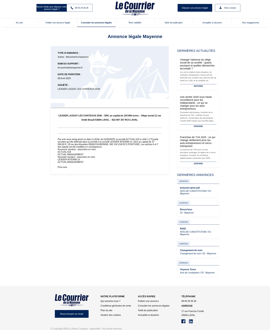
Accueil (19, 22)
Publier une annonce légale (58, 22)
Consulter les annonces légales (96, 22)
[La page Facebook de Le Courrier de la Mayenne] (185, 322)
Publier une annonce (148, 301)
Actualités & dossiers (212, 22)
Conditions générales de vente (116, 306)
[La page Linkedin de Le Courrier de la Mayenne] (192, 322)
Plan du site (106, 310)
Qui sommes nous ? (110, 301)
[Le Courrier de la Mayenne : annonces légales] (135, 7)
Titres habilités (134, 22)
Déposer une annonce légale (195, 8)
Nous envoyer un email (71, 314)
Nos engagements (250, 22)
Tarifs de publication (174, 22)
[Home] (72, 300)
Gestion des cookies (111, 315)
